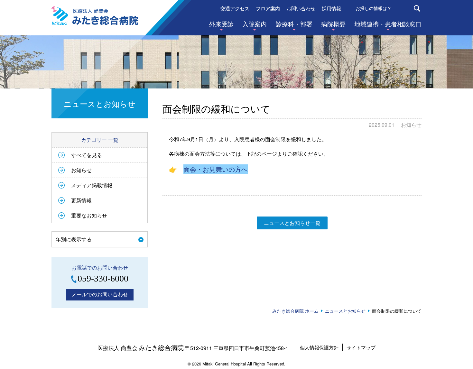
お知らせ (81, 170)
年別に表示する (74, 239)
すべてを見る (86, 155)
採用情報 (331, 9)
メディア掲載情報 (91, 185)
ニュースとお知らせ (345, 311)
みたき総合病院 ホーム (295, 311)
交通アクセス (234, 9)
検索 (417, 8)
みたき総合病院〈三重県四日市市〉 (94, 15)
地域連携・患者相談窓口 (388, 24)
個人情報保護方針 (319, 347)
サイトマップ (361, 347)
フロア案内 (268, 9)
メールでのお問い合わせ (99, 294)
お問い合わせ (300, 9)
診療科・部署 (294, 24)
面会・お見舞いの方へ (215, 169)
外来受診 (221, 24)
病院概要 (333, 24)
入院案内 (254, 24)
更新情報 (81, 200)
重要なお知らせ (89, 215)
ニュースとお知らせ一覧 (292, 222)
